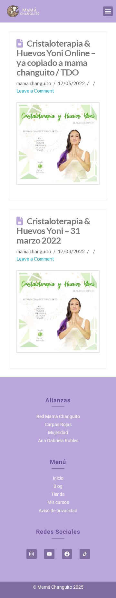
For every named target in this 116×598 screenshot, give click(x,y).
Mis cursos (58, 502)
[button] (108, 11)
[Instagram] (31, 554)
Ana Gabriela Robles (58, 440)
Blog (58, 486)
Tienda (58, 494)
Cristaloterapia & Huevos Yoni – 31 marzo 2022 (53, 230)
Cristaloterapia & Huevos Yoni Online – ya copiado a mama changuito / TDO (55, 57)
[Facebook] (67, 554)
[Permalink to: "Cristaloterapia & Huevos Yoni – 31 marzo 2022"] (58, 311)
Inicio (58, 478)
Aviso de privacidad (58, 510)
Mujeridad (58, 432)
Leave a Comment (35, 91)
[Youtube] (49, 554)
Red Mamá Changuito (58, 416)
